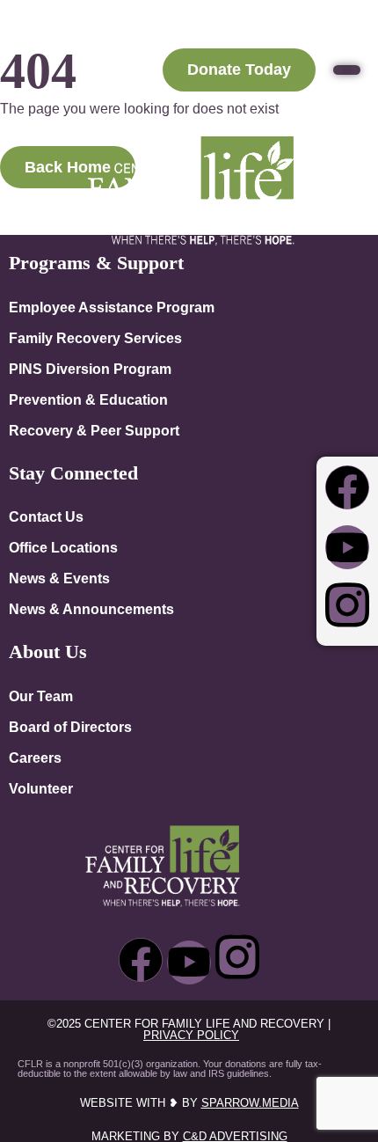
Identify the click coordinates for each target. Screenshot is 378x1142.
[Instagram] (347, 605)
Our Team (41, 696)
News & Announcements (91, 609)
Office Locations (63, 547)
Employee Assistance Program (111, 307)
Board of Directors (70, 727)
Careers (35, 757)
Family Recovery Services (95, 338)
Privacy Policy (191, 1035)
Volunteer (41, 788)
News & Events (59, 578)
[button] (347, 70)
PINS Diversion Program (90, 369)
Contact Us (46, 516)
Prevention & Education (88, 399)
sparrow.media (250, 1102)
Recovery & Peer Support (94, 430)
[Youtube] (347, 547)
